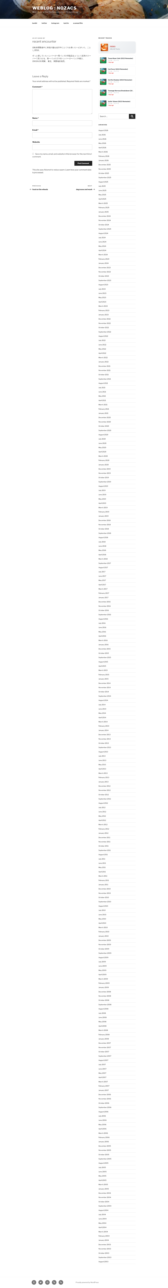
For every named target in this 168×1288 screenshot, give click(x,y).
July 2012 (102, 807)
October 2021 (104, 375)
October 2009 (104, 949)
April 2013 (102, 769)
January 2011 (103, 885)
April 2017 (102, 585)
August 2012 (103, 803)
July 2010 (102, 910)
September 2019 (105, 482)
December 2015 (105, 649)
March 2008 (103, 1030)
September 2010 (105, 902)
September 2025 (105, 177)
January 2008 (104, 1039)
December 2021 (104, 366)
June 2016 (102, 627)
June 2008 (103, 1017)
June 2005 (103, 1172)
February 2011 (104, 880)
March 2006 (103, 1133)
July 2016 (102, 623)
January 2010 (104, 936)
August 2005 (103, 1163)
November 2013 (105, 739)
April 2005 (102, 1180)
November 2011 (104, 842)
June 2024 (102, 242)
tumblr (34, 23)
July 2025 (102, 186)
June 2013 (102, 760)
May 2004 (102, 1223)
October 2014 (104, 692)
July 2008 (102, 1013)
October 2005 (104, 1155)
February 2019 (104, 512)
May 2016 (102, 632)
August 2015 (103, 662)
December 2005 (105, 1146)
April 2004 (102, 1227)
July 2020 (102, 439)
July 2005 (102, 1167)
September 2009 (105, 953)
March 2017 (103, 589)
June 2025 (102, 190)
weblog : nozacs (54, 8)
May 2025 (102, 195)
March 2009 (103, 979)
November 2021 (105, 370)
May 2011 (102, 867)
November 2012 (105, 790)
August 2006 (103, 1112)
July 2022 (102, 340)
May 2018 (102, 550)
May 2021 (102, 396)
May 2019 (102, 499)
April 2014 (102, 717)
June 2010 (102, 915)
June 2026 (102, 139)
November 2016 (105, 606)
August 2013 (103, 752)
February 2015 (104, 675)
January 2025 (104, 212)
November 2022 (105, 323)
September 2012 (105, 799)
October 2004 (104, 1202)
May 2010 (102, 919)
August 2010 (103, 906)
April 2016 (102, 636)
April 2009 (102, 974)
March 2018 (103, 559)
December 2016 (105, 602)
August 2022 (103, 336)
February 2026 (104, 156)
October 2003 (104, 1253)
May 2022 (102, 349)
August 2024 (103, 233)
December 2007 (105, 1043)
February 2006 (104, 1137)
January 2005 (104, 1189)
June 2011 (102, 863)
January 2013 (103, 782)
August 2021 (103, 383)
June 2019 (102, 495)
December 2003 (105, 1244)
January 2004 (104, 1240)
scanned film (78, 23)
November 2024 (105, 220)
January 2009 (104, 987)
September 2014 (105, 696)
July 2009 (102, 962)
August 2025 (103, 182)
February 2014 (104, 726)
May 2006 (102, 1124)
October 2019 (104, 477)
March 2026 (103, 152)
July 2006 (102, 1116)
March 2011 (103, 876)
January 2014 (103, 730)
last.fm (66, 23)
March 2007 (103, 1082)
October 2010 (104, 897)
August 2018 (103, 537)
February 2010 (104, 932)
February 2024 (104, 259)
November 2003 (105, 1249)
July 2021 (102, 387)
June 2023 (102, 293)
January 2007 (104, 1090)
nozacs (112, 46)
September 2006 (105, 1107)
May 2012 (102, 816)
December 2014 (105, 683)
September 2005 (105, 1159)
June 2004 (103, 1219)
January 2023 (104, 315)
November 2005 (105, 1150)
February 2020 (104, 460)
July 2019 (102, 490)
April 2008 (102, 1026)
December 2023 (105, 268)
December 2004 (105, 1193)
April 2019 (102, 503)
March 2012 (103, 824)
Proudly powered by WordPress (87, 1282)
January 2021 (103, 413)
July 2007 (102, 1064)
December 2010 (105, 889)
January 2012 (103, 833)
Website (36, 142)
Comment (37, 87)
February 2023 (104, 310)
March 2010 (103, 927)
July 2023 (102, 289)
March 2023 (103, 306)
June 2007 (102, 1069)
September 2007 (105, 1056)
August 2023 (103, 285)
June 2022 (102, 345)
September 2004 (105, 1206)
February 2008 (104, 1035)
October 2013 (104, 743)
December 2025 (105, 165)
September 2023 (105, 280)
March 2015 (103, 670)
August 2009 (103, 957)
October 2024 (104, 225)
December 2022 (105, 319)
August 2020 (103, 435)
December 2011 (104, 837)
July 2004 (102, 1214)
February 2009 (104, 983)
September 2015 (105, 657)
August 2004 (103, 1210)
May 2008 (102, 1022)
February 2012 (104, 829)
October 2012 (104, 795)
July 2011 (102, 859)
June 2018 (102, 546)
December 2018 (105, 520)
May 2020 (102, 447)
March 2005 (103, 1184)
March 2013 (103, 773)
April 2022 (102, 353)
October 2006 (104, 1103)
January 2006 (104, 1142)
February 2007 (104, 1086)
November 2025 (105, 169)
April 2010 (102, 923)
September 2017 (105, 563)
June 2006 (103, 1120)
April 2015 (102, 666)
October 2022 (104, 327)
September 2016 (105, 615)
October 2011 (104, 846)
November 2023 (105, 272)
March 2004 (103, 1232)
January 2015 (103, 679)
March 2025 (103, 203)
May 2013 (102, 765)
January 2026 (104, 160)
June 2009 (103, 966)
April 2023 (102, 302)
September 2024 (105, 229)
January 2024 (104, 263)
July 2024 (102, 237)
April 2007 (102, 1077)
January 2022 (103, 362)
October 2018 (104, 529)
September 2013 (105, 747)
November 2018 (105, 525)
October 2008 (104, 1000)
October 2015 (104, 653)
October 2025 (104, 173)
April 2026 (102, 148)
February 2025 (104, 207)
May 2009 (102, 970)
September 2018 (105, 533)
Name (35, 118)
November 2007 (105, 1047)
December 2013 (105, 735)
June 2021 (102, 392)
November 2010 (105, 893)
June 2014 (102, 709)
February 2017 (104, 593)
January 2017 (103, 597)
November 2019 (105, 473)
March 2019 (103, 507)
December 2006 (105, 1094)
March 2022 (103, 357)
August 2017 (103, 567)
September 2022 (105, 332)
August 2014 (103, 700)
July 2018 (102, 542)
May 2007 (102, 1073)
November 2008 (105, 996)
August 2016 (103, 619)
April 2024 (102, 250)
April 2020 (102, 452)
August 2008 (103, 1009)
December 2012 (104, 786)
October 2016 (104, 610)
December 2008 (105, 992)
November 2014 (105, 687)
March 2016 (103, 640)
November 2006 (105, 1099)
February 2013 (104, 777)
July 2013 (102, 756)
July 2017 (102, 572)
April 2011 (102, 872)
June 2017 (102, 576)
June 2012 (102, 812)
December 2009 (105, 940)
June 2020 (102, 443)
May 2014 (102, 713)
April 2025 (102, 199)
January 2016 (103, 645)
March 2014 (103, 722)
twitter (44, 23)
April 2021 (102, 400)
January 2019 (103, 516)
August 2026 (103, 130)
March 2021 (103, 405)
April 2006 (102, 1129)
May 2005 (102, 1176)
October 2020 (104, 426)
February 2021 (104, 409)
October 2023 (104, 276)
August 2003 (103, 1262)
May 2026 (102, 143)
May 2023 (102, 297)
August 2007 (103, 1060)
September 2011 (105, 850)
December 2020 (105, 417)
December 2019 (105, 469)
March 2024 (103, 255)
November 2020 (105, 422)
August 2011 (103, 854)
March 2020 (103, 456)
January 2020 (104, 465)
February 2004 (104, 1236)
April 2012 (102, 820)
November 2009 (105, 944)
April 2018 (102, 555)
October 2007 (104, 1052)
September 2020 (105, 430)
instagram (55, 23)
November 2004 (105, 1197)
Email (35, 130)
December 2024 (105, 216)
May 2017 (102, 580)
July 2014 (102, 705)
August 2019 (103, 486)
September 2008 (105, 1005)
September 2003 (105, 1257)
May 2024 (102, 246)
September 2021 (105, 379)
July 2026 (102, 135)
